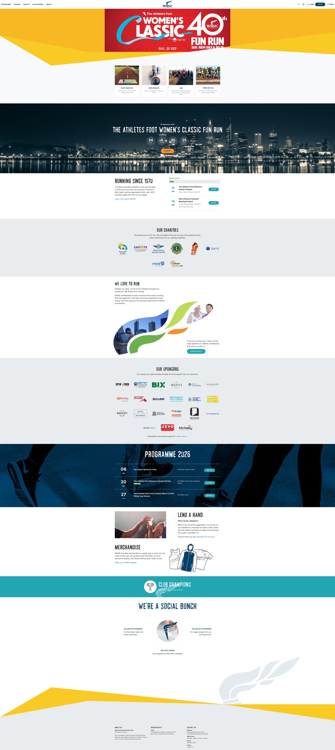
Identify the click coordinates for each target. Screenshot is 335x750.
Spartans (117, 737)
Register (167, 151)
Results (26, 4)
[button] (25, 30)
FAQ (181, 88)
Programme (6, 4)
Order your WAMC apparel (125, 562)
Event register (127, 88)
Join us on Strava (167, 651)
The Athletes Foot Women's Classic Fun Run (163, 732)
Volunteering (37, 4)
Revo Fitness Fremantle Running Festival (162, 734)
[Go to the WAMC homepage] (167, 4)
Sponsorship (124, 737)
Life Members (122, 735)
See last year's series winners (171, 590)
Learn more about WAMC (125, 199)
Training (17, 4)
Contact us (190, 747)
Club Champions (131, 735)
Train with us (208, 88)
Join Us (320, 4)
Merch (48, 4)
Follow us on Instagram (201, 629)
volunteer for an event (205, 537)
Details (213, 189)
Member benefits (196, 351)
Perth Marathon (140, 735)
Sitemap (138, 739)
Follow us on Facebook (133, 629)
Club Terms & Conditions (135, 737)
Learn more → (182, 436)
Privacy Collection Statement (127, 739)
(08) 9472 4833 (191, 742)
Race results (154, 88)
